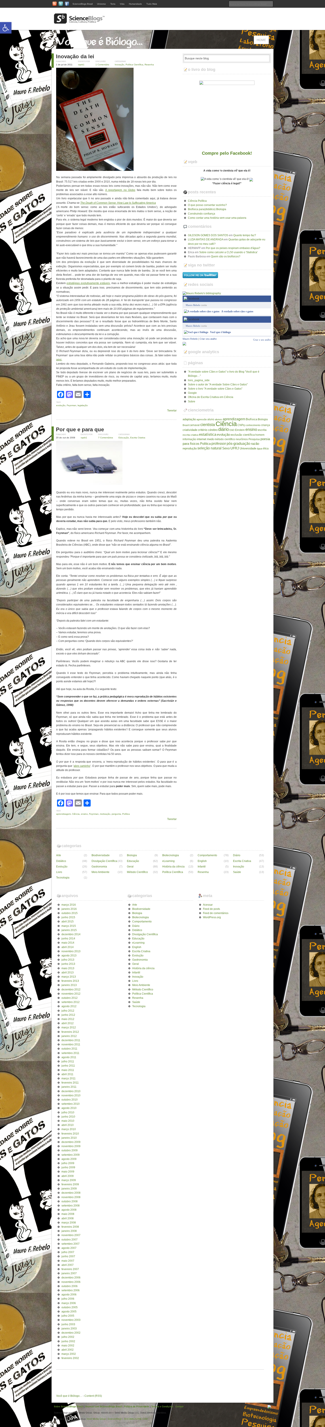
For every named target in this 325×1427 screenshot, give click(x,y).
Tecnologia (62, 877)
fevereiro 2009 (70, 1184)
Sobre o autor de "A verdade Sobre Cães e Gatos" (218, 384)
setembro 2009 (70, 1154)
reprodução (190, 448)
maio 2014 (67, 942)
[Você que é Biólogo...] (100, 46)
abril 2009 (67, 1176)
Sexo (226, 448)
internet (201, 439)
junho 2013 (68, 963)
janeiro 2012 (69, 1036)
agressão (202, 419)
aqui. (59, 359)
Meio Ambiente (100, 872)
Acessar (208, 904)
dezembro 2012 (70, 989)
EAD (231, 430)
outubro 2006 (69, 1286)
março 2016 (68, 904)
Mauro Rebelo (193, 305)
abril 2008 (67, 1218)
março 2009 (68, 1180)
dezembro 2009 (70, 1142)
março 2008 (68, 1222)
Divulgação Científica (104, 861)
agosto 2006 (68, 1294)
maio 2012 (67, 1019)
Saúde (237, 872)
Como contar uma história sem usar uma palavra (217, 217)
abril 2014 (67, 947)
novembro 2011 (70, 1044)
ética (266, 448)
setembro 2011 (70, 1053)
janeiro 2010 (69, 1137)
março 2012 (68, 1027)
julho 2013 (67, 959)
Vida (122, 4)
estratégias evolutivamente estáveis (88, 283)
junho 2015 (68, 917)
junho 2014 (68, 938)
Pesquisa (254, 439)
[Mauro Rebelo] (184, 343)
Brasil (186, 425)
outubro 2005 (69, 1307)
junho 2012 (68, 1014)
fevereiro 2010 (70, 1133)
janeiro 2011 (68, 1086)
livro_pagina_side (199, 380)
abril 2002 (67, 1349)
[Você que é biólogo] (196, 332)
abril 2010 (67, 1125)
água (259, 448)
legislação (83, 405)
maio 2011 (67, 1070)
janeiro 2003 (69, 1328)
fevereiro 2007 (70, 1269)
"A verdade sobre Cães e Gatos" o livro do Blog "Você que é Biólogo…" (223, 373)
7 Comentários (105, 437)
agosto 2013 (68, 955)
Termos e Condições (162, 1406)
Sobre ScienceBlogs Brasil (68, 1406)
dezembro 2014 (70, 934)
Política (126, 814)
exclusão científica (243, 434)
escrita (262, 430)
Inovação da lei (75, 56)
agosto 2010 (68, 1108)
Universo (101, 4)
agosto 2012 (68, 1006)
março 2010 (68, 1129)
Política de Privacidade (136, 1406)
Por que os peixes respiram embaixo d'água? (233, 248)
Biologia (263, 419)
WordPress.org (212, 917)
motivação (105, 814)
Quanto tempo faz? (244, 235)
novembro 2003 (70, 1319)
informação (189, 439)
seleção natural (209, 448)
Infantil (202, 866)
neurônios (242, 439)
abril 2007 (67, 1265)
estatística (207, 434)
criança (265, 425)
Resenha (149, 64)
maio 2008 (67, 1214)
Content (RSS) (93, 1395)
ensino (84, 814)
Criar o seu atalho (262, 319)
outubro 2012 (69, 997)
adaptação (189, 419)
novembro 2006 (70, 1282)
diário (223, 429)
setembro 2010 (70, 1103)
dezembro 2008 (70, 1192)
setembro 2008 (70, 1205)
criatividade (190, 430)
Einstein (240, 430)
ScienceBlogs (115, 1418)
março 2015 (68, 925)
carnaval (194, 425)
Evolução (61, 866)
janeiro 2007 (69, 1273)
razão (255, 443)
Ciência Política (197, 200)
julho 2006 (67, 1298)
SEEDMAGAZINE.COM (135, 1418)
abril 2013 (67, 972)
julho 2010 (67, 1112)
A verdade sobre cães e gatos (237, 311)
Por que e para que (80, 429)
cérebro (213, 430)
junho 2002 (68, 1341)
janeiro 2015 (69, 930)
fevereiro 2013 (70, 980)
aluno (210, 419)
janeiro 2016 (69, 908)
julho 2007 (67, 1252)
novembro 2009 (70, 1146)
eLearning (168, 861)
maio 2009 (67, 1171)
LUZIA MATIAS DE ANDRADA (205, 239)
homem (259, 434)
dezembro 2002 (70, 1332)
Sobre (191, 401)
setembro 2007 (70, 1243)
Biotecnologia (170, 855)
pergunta (116, 814)
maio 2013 (67, 968)
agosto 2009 (68, 1159)
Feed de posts (211, 908)
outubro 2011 (69, 1048)
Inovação (119, 64)
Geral (130, 866)
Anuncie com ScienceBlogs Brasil (103, 1406)
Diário (236, 855)
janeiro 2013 (69, 985)
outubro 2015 (69, 913)
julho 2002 (67, 1336)
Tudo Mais (151, 4)
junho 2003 (68, 1324)
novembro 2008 (70, 1197)
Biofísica (251, 419)
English (202, 861)
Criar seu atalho (208, 338)
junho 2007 (68, 1256)
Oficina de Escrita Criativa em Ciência (210, 397)
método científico (225, 439)
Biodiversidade (101, 855)
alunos (218, 419)
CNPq (241, 425)
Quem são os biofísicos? (225, 256)
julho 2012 (67, 1010)
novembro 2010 (70, 1095)
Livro (59, 872)
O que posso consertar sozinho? (207, 205)
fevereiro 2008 (70, 1226)
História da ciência (173, 866)
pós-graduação (238, 443)
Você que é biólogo (220, 332)
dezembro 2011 (70, 1040)
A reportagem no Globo (120, 190)
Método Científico (137, 872)
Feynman (71, 405)
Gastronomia (99, 866)
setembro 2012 (70, 1002)
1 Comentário (102, 64)
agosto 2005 (68, 1311)
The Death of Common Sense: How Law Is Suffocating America (118, 202)
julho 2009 (67, 1163)
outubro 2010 (69, 1099)
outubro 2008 (69, 1201)
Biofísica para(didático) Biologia (207, 209)
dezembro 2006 (70, 1277)
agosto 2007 (68, 1248)
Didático (61, 861)
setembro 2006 (70, 1290)
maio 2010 (67, 1120)
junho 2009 (68, 1167)
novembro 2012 (70, 993)
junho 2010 (68, 1116)
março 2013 (68, 976)
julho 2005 (67, 1315)
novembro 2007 (70, 1235)
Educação (124, 437)
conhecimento (252, 425)
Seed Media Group (96, 1418)
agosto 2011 (68, 1057)
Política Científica (134, 64)
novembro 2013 (70, 951)
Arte (58, 855)
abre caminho (82, 765)
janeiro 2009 (69, 1188)
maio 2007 (67, 1260)
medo (210, 439)
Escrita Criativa (137, 437)
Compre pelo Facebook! (227, 153)
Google (192, 392)
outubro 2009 (69, 1150)
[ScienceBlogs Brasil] (79, 21)
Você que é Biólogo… (69, 1395)
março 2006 (68, 1303)
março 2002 (68, 1353)
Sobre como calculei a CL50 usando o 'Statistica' (228, 252)
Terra (112, 4)
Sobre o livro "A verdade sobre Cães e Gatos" (215, 388)
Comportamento (207, 855)
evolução (60, 405)
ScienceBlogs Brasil (83, 4)
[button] (5, 28)
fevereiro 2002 (70, 1358)
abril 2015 (67, 921)
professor (218, 443)
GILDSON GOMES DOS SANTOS (208, 235)
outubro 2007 (69, 1239)
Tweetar (172, 410)
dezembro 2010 (70, 1091)
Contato (179, 1406)
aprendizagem (63, 814)
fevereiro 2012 (70, 1031)
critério (202, 430)
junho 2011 (68, 1065)
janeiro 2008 (69, 1231)
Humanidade (135, 4)
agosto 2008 (68, 1209)
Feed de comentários (215, 913)
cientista (207, 424)
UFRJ (234, 448)
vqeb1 (81, 64)
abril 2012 (67, 1023)
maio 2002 (67, 1345)
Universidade (248, 448)
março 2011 (68, 1078)
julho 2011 (67, 1061)
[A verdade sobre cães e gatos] (202, 311)
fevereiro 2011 (70, 1082)
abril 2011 (67, 1074)
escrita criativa (190, 435)
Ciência (76, 814)
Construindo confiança (201, 213)
